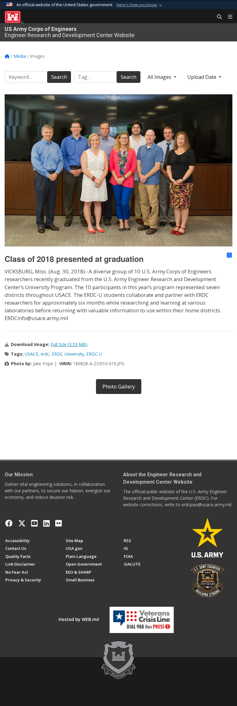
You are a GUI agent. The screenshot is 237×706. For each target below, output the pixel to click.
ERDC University (68, 354)
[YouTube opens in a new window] (34, 523)
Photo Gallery (118, 386)
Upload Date (202, 77)
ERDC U (94, 354)
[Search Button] (217, 17)
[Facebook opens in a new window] (9, 523)
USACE (31, 354)
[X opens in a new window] (22, 523)
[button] (139, 5)
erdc (45, 354)
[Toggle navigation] (227, 17)
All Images (160, 77)
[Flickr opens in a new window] (58, 523)
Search (59, 77)
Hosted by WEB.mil (79, 619)
